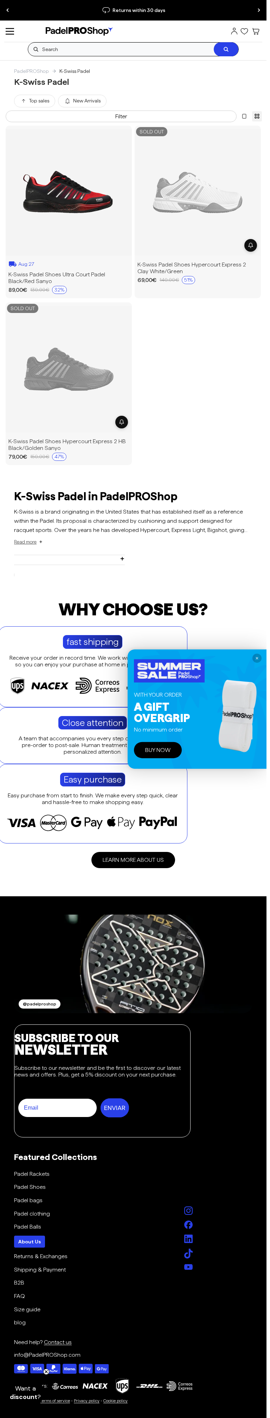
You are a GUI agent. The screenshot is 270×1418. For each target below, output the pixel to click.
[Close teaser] (46, 1372)
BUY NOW (158, 750)
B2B (19, 1283)
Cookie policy (115, 1400)
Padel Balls (27, 1227)
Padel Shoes (30, 1187)
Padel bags (28, 1200)
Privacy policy (86, 1400)
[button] (28, 542)
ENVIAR (115, 1108)
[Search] (226, 49)
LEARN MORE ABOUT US (133, 860)
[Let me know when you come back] (250, 245)
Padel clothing (32, 1214)
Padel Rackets (32, 1174)
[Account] (234, 31)
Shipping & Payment (40, 1270)
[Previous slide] (7, 10)
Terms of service (55, 1400)
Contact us (58, 1342)
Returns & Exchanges (41, 1256)
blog (20, 1322)
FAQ (19, 1296)
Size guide (27, 1309)
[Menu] (9, 31)
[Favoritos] (244, 31)
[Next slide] (258, 10)
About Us (29, 1241)
